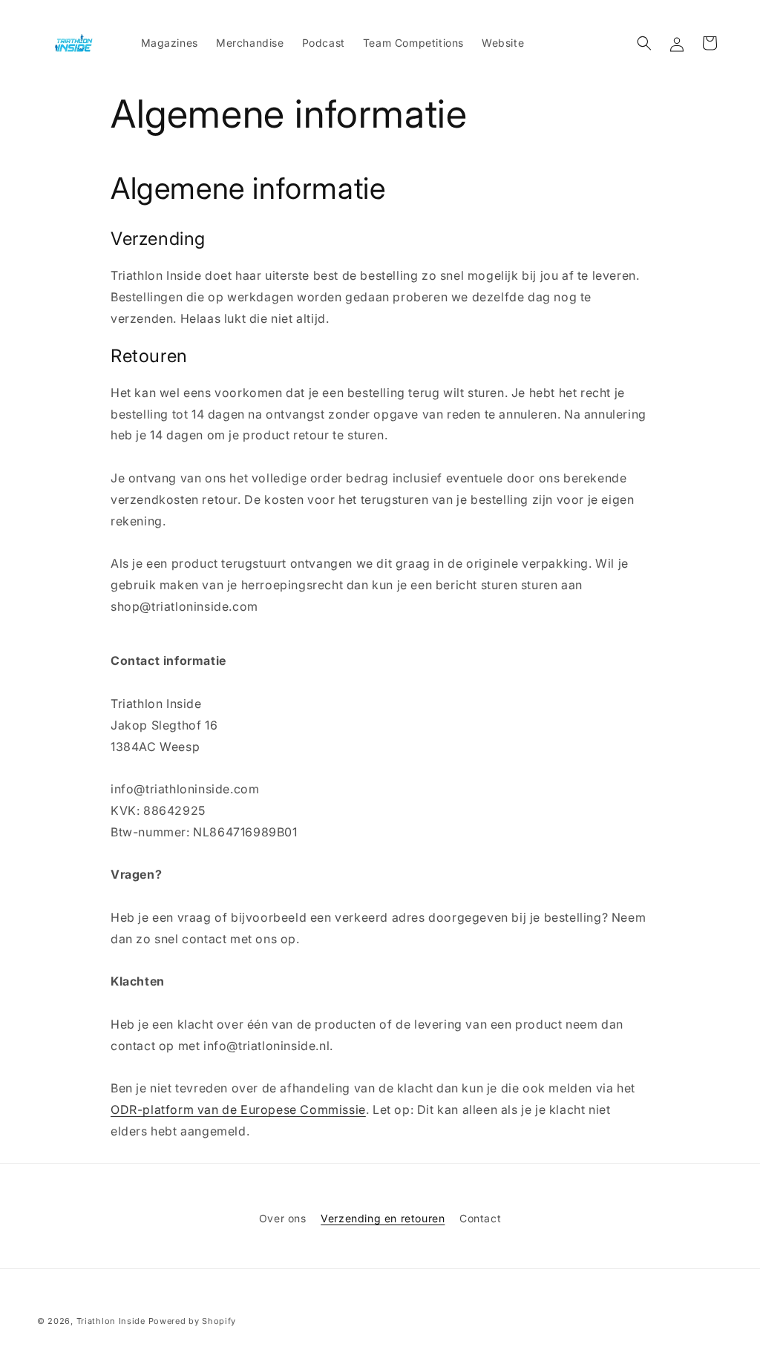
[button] (644, 43)
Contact (480, 1218)
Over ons (283, 1218)
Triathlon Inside (110, 1321)
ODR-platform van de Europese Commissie (238, 1109)
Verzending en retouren (383, 1218)
